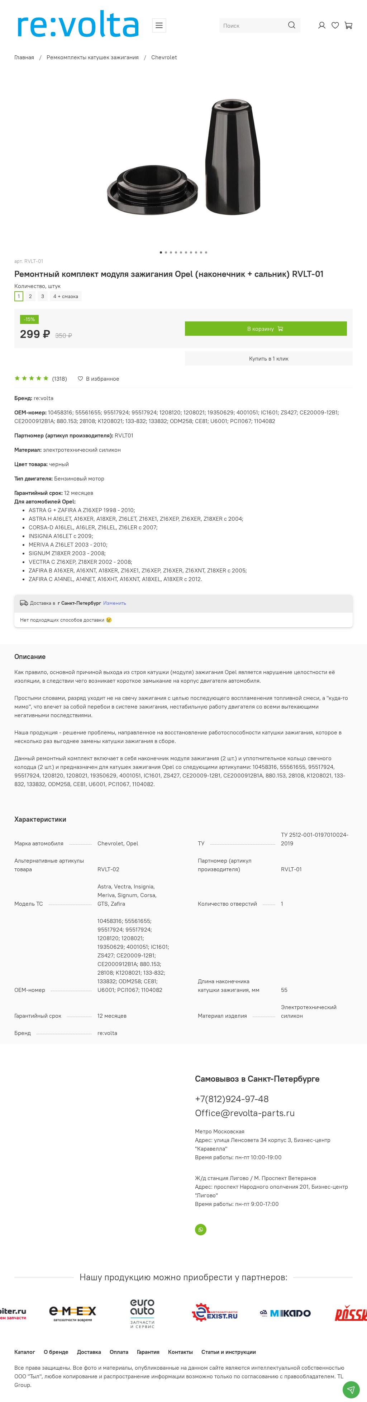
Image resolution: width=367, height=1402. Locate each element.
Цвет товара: (31, 464)
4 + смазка (65, 296)
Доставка (89, 1351)
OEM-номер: (31, 412)
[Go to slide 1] (161, 252)
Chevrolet (164, 57)
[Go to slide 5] (181, 252)
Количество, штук (37, 286)
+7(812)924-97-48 (232, 1099)
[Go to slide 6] (186, 252)
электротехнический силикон (67, 449)
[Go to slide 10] (206, 252)
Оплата (119, 1351)
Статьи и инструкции (228, 1351)
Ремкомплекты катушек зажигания (93, 57)
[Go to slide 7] (191, 252)
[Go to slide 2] (166, 252)
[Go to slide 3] (171, 252)
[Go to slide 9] (201, 252)
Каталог (24, 1351)
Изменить (114, 603)
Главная (24, 57)
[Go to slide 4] (176, 252)
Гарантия (148, 1351)
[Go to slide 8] (196, 252)
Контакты (180, 1351)
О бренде (56, 1351)
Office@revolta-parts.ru (245, 1113)
